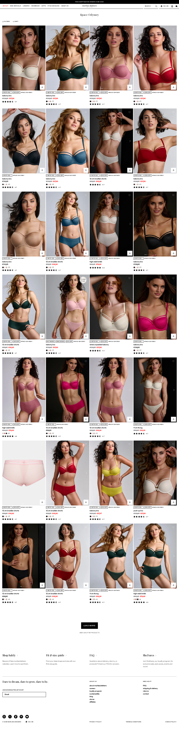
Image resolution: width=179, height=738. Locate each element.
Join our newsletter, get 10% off (13, 690)
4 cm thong (138, 428)
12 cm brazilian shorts (98, 179)
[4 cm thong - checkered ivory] (94, 599)
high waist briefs (96, 262)
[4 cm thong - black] (90, 599)
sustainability (94, 694)
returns (146, 691)
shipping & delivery (150, 688)
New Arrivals (15, 6)
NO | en (166, 6)
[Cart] (176, 6)
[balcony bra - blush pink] (48, 101)
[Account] (172, 6)
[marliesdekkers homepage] (89, 6)
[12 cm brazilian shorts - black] (47, 267)
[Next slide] (43, 58)
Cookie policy (171, 722)
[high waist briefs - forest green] (6, 433)
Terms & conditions (133, 722)
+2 (9, 433)
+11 (53, 101)
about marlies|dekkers (98, 685)
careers (92, 688)
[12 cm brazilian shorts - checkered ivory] (50, 267)
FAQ (144, 685)
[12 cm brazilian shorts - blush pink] (48, 267)
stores (92, 699)
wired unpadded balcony (99, 344)
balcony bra (6, 95)
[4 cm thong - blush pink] (92, 599)
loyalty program (96, 691)
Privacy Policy (96, 722)
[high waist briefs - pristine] (3, 433)
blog (91, 696)
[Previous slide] (5, 58)
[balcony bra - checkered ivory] (50, 101)
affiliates (93, 702)
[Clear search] (155, 6)
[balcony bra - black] (47, 101)
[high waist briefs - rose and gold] (5, 433)
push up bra (138, 510)
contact (146, 694)
